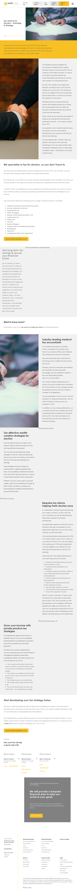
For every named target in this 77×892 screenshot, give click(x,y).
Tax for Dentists (45, 843)
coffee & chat (63, 3)
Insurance (25, 847)
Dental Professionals (46, 839)
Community (26, 866)
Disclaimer (62, 870)
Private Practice (27, 852)
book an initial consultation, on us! (16, 239)
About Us (25, 858)
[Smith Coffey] (12, 3)
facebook (6, 854)
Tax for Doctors (26, 843)
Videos (43, 868)
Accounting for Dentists (47, 841)
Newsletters (44, 866)
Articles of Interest (46, 860)
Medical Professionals (28, 839)
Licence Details (64, 872)
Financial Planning (28, 849)
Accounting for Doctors (29, 841)
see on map (7, 844)
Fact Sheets (44, 862)
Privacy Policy (63, 860)
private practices (12, 457)
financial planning (63, 396)
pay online (46, 3)
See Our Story (26, 862)
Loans (24, 845)
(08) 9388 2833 (25, 3)
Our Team (25, 860)
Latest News (45, 864)
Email (5, 766)
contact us (7, 723)
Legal (61, 858)
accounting (49, 378)
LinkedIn (24, 772)
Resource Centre (46, 858)
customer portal (36, 3)
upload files (54, 3)
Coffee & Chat (36, 815)
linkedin (6, 856)
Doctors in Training (64, 839)
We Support (26, 864)
